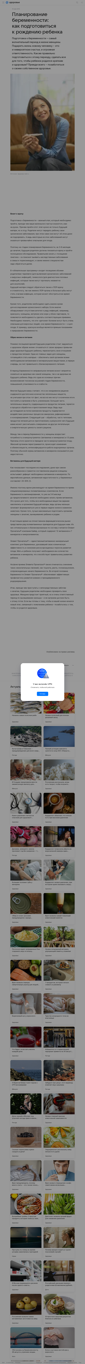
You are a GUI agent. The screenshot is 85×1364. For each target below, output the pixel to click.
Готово (42, 694)
